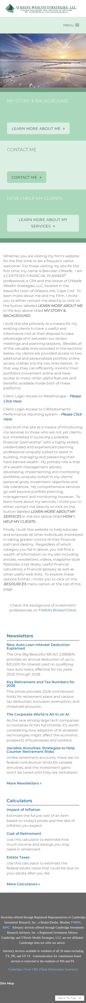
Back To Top (67, 998)
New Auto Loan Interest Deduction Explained (38, 646)
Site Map (7, 983)
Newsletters (20, 635)
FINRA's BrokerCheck (57, 610)
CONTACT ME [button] (24, 177)
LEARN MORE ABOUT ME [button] (36, 129)
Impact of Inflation (23, 810)
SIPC (6, 927)
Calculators (19, 800)
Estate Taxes (18, 857)
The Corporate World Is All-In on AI (38, 714)
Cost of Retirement (24, 833)
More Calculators (23, 884)
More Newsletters (24, 783)
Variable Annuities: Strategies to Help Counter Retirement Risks (41, 750)
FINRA (76, 922)
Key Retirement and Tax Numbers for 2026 (41, 684)
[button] (71, 25)
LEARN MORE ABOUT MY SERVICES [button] (43, 223)
